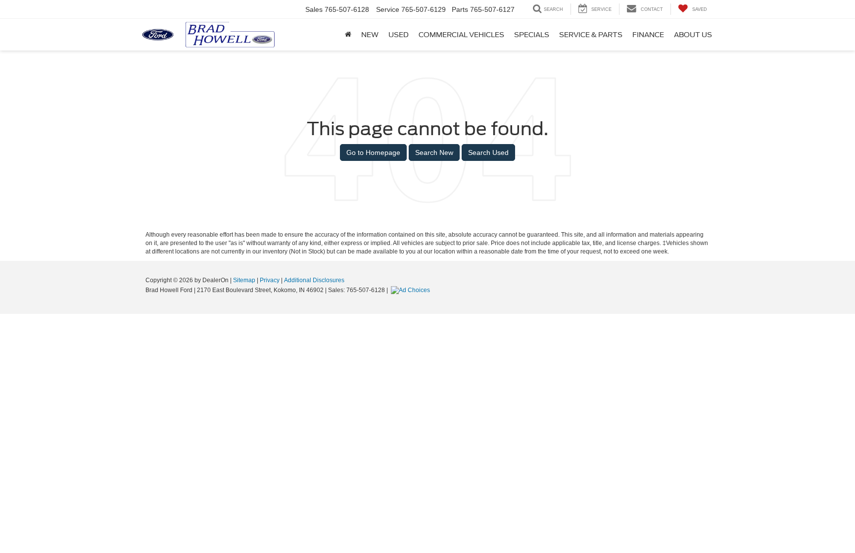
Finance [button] (648, 35)
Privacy (270, 280)
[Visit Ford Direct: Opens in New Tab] (411, 290)
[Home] (348, 34)
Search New (434, 152)
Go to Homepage (373, 152)
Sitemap (244, 280)
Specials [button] (531, 35)
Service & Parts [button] (590, 35)
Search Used (488, 152)
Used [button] (398, 35)
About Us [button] (693, 35)
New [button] (370, 35)
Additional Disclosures (314, 280)
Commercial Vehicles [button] (461, 35)
